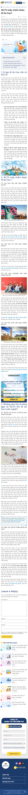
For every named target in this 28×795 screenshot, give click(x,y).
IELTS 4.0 (12, 424)
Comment (4, 599)
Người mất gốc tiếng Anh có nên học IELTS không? (19, 688)
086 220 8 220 (15, 726)
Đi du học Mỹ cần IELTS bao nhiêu (15, 237)
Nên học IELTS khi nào (17, 520)
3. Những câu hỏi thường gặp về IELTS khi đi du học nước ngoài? (14, 66)
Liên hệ (5, 775)
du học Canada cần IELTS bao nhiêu (14, 317)
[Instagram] (23, 763)
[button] (24, 3)
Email (3, 624)
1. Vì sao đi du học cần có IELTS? (11, 61)
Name (3, 618)
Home (3, 7)
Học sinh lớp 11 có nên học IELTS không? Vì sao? (19, 663)
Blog (7, 7)
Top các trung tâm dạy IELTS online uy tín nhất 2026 (19, 671)
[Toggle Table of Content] (23, 58)
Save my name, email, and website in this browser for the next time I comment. (14, 633)
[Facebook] (16, 763)
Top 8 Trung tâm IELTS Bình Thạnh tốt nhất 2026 (19, 647)
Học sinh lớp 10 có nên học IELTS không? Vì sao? (19, 680)
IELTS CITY (9, 26)
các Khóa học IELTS (14, 583)
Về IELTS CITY (8, 782)
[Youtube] (19, 763)
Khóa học (6, 778)
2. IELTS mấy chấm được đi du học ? (12, 63)
